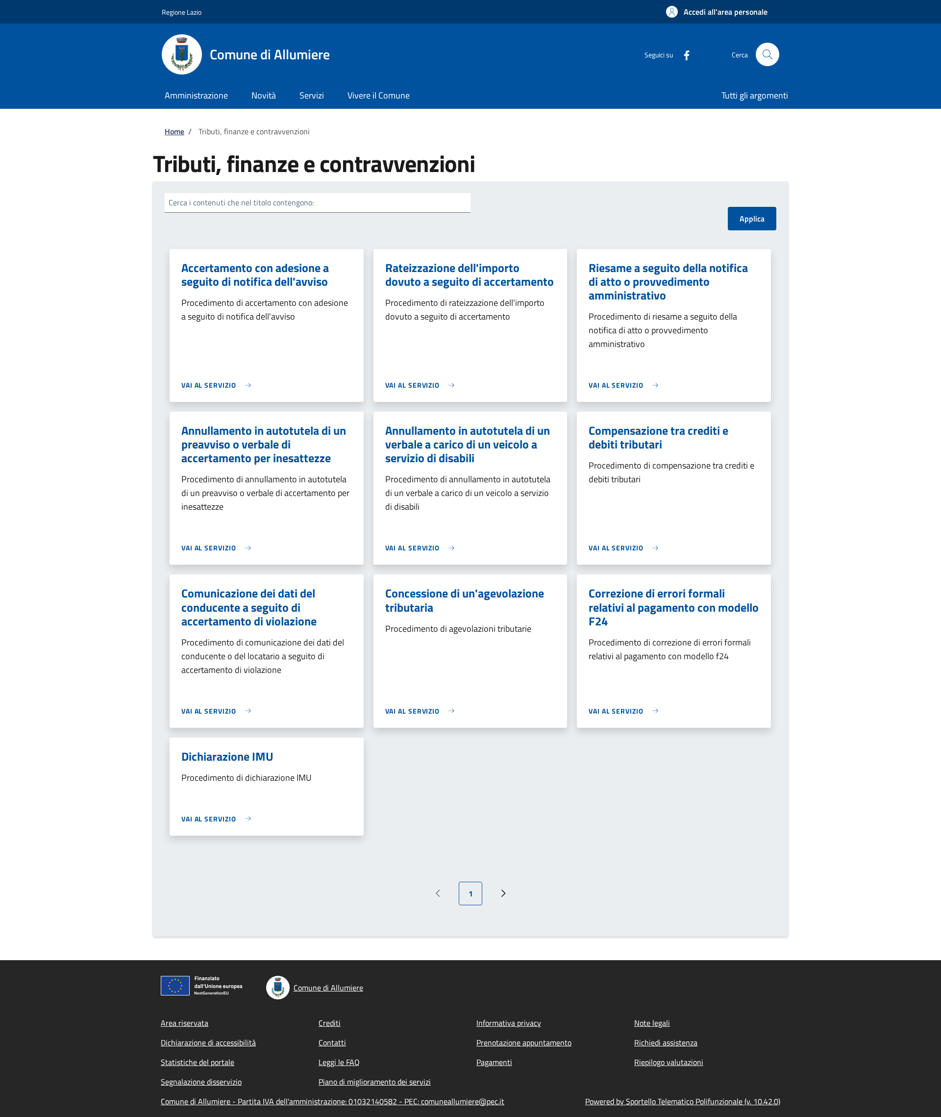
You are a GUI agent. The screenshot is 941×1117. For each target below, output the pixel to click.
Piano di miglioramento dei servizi (375, 1082)
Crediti (330, 1023)
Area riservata (184, 1023)
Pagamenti (494, 1062)
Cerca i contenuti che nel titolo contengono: (241, 202)
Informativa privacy (508, 1023)
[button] (716, 12)
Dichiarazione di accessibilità (208, 1042)
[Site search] (767, 54)
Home (174, 131)
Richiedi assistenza (665, 1042)
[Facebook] (683, 54)
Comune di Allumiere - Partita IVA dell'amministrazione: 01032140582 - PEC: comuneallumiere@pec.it (332, 1101)
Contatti (332, 1042)
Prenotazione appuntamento (523, 1042)
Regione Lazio (181, 12)
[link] (218, 385)
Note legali (652, 1023)
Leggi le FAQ (339, 1062)
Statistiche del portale (197, 1062)
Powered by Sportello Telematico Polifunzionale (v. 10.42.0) (682, 1101)
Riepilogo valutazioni (668, 1062)
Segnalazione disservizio (201, 1082)
